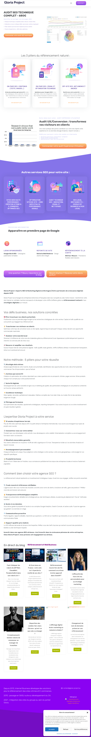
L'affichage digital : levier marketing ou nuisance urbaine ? (56, 627)
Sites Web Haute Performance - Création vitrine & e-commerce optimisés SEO (13, 204)
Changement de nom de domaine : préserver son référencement (77, 627)
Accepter (52, 729)
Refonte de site (44, 251)
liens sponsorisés (13, 251)
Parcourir (13, 594)
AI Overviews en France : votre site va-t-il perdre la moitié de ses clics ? (35, 569)
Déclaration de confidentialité (64, 733)
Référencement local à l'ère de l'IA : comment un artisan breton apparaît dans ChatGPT (56, 570)
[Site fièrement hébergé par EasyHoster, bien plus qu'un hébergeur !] (73, 701)
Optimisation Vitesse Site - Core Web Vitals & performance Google (35, 204)
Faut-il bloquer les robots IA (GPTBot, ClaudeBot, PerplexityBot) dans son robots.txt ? (13, 570)
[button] (87, 712)
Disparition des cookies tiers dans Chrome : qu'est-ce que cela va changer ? (35, 628)
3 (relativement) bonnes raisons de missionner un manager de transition (13, 640)
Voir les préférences (80, 729)
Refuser (65, 729)
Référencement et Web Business (42, 545)
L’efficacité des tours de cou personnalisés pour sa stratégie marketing (77, 579)
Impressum (75, 733)
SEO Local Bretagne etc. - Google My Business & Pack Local (77, 204)
